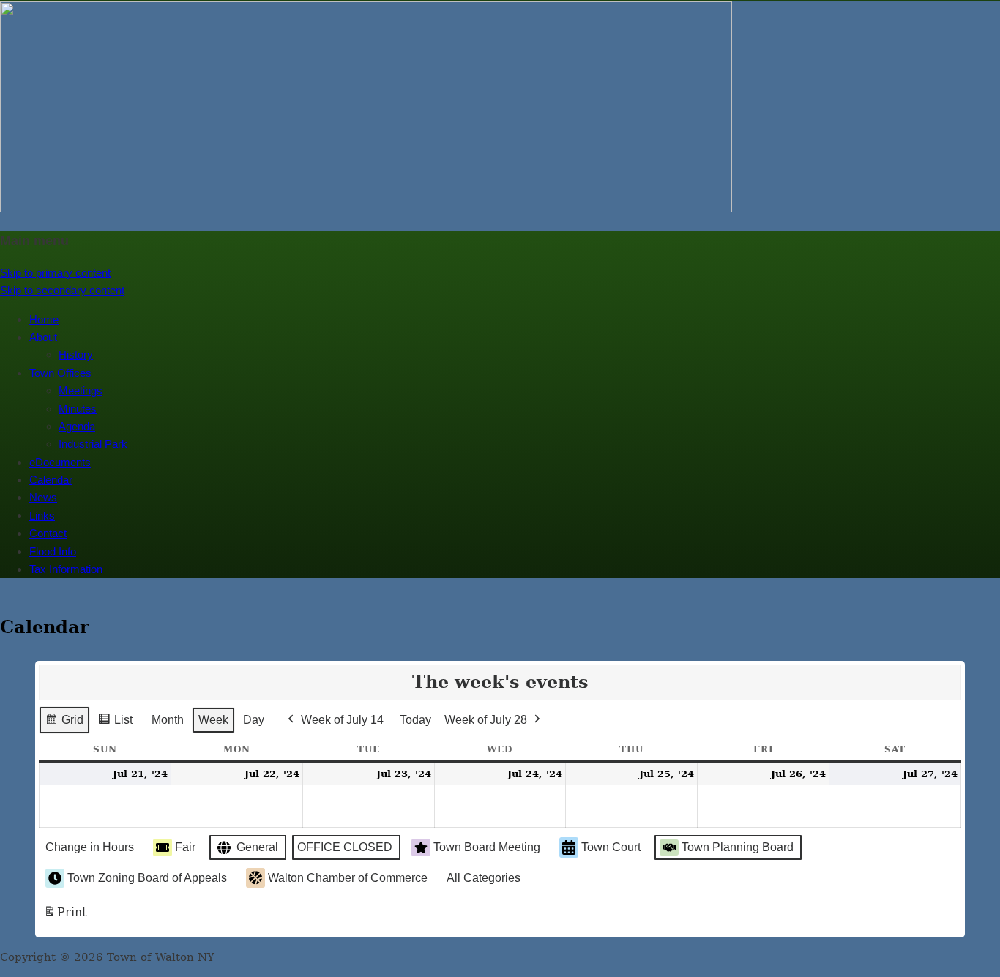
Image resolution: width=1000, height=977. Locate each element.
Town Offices (60, 373)
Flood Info (52, 551)
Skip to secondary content (62, 290)
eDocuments (60, 462)
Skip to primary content (55, 272)
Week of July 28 (485, 720)
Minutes (78, 409)
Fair (185, 847)
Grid (64, 724)
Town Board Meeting (486, 847)
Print (64, 916)
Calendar (50, 479)
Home (44, 319)
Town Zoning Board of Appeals (147, 878)
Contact (48, 533)
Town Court (611, 847)
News (43, 497)
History (76, 354)
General (257, 847)
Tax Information (65, 569)
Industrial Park (93, 444)
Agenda (77, 426)
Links (42, 515)
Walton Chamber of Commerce (348, 878)
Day (253, 720)
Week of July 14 (342, 720)
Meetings (80, 390)
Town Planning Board (738, 847)
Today (415, 720)
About (43, 337)
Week (213, 720)
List (115, 724)
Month (168, 720)
